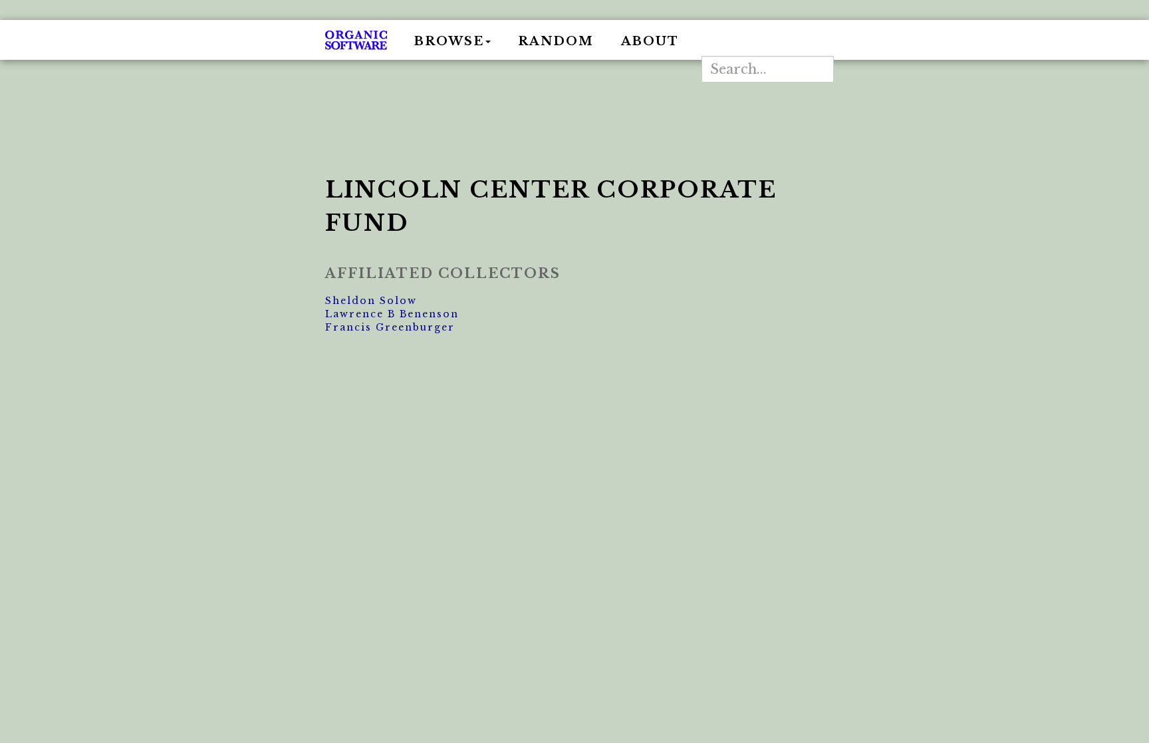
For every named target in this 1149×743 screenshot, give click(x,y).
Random (556, 41)
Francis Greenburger (390, 327)
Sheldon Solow (371, 301)
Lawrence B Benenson (392, 314)
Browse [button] (449, 41)
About (650, 41)
